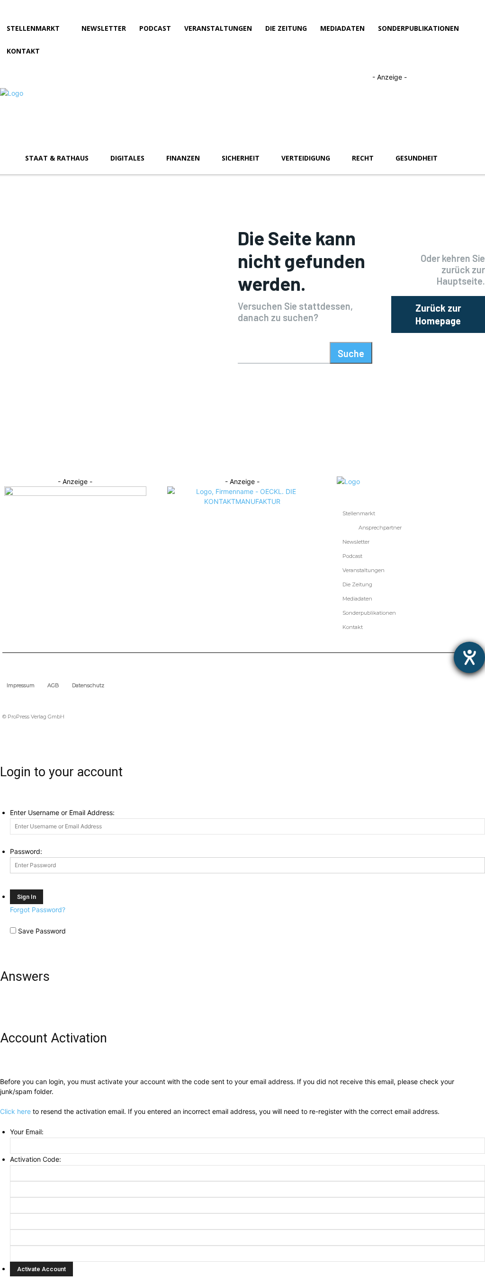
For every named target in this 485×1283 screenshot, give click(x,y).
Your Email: (27, 1132)
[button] (473, 158)
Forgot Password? (37, 910)
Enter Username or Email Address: (62, 812)
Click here (15, 1111)
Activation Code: (35, 1159)
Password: (26, 851)
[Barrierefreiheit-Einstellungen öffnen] (469, 657)
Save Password (42, 931)
